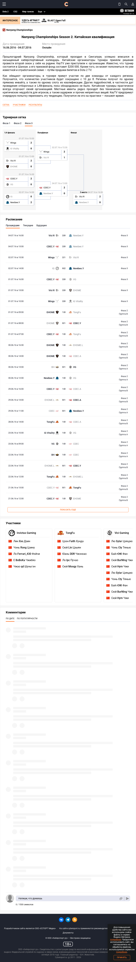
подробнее (115, 939)
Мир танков (28, 11)
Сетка (6, 105)
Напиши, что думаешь (30, 898)
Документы (68, 933)
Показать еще (68, 510)
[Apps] (119, 4)
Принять (122, 957)
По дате (10, 618)
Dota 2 (5, 11)
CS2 (15, 11)
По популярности (27, 618)
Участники (19, 105)
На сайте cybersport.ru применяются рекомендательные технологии (91, 928)
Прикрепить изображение (120, 898)
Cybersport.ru (61, 957)
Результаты (35, 105)
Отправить (127, 898)
